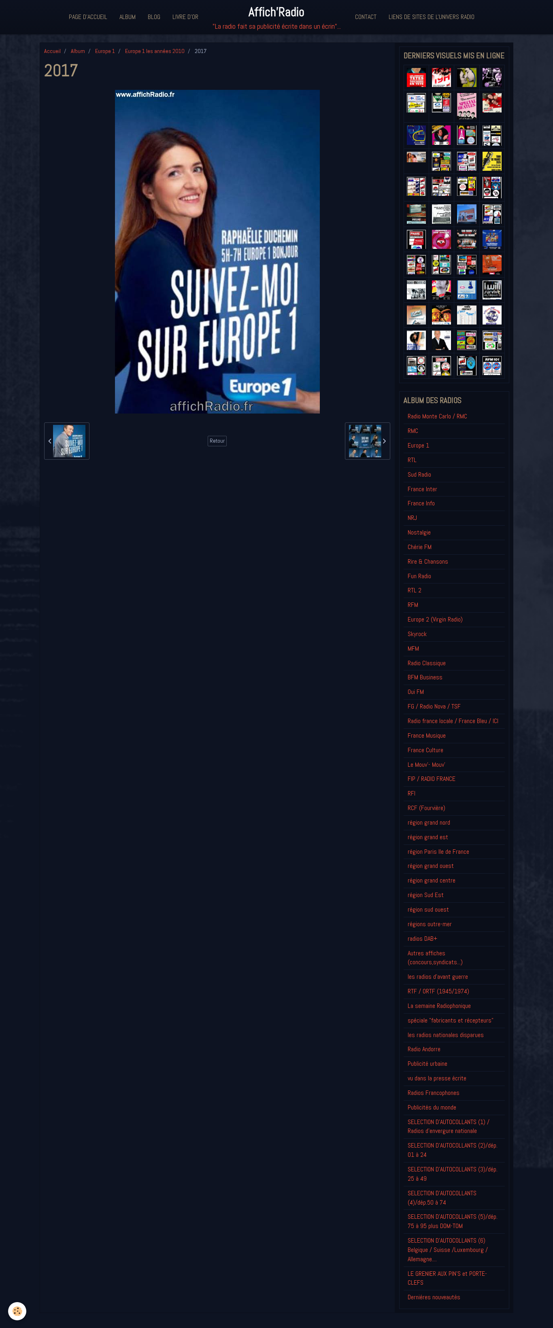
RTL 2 (414, 590)
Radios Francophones (433, 1092)
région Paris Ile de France (438, 851)
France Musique (427, 735)
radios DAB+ (422, 938)
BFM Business (425, 677)
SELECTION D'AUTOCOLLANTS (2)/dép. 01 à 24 (453, 1150)
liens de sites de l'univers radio (431, 17)
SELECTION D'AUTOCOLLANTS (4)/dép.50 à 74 (442, 1198)
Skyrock (417, 634)
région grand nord (429, 822)
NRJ (412, 517)
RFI (411, 793)
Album (127, 17)
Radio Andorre (424, 1049)
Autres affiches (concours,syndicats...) (435, 958)
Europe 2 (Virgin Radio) (435, 619)
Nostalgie (419, 532)
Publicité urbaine (427, 1063)
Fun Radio (419, 576)
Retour (217, 440)
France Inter (422, 489)
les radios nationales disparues (446, 1035)
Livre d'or (185, 17)
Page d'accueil (88, 17)
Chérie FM (420, 547)
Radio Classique (427, 663)
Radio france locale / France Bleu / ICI (453, 721)
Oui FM (416, 691)
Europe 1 (105, 51)
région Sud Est (426, 895)
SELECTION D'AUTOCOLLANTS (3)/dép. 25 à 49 (453, 1174)
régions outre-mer (430, 924)
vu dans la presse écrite (437, 1078)
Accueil (52, 51)
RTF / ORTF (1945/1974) (438, 991)
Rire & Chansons (428, 561)
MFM (413, 648)
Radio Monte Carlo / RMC (437, 416)
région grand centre (431, 880)
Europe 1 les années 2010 (155, 51)
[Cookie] (17, 1311)
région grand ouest (431, 865)
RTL (412, 460)
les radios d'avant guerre (438, 976)
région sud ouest (428, 909)
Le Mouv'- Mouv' (426, 764)
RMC (413, 430)
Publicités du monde (432, 1107)
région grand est (428, 837)
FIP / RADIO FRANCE (431, 778)
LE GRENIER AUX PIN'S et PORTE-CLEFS (447, 1278)
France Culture (425, 750)
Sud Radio (419, 474)
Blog (154, 17)
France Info (421, 503)
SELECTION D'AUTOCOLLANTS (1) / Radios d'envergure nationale (448, 1126)
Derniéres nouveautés (434, 1297)
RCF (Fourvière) (426, 808)
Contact (365, 17)
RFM (413, 604)
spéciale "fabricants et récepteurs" (450, 1020)
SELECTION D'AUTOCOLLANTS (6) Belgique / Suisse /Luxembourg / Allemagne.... (448, 1249)
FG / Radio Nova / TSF (434, 706)
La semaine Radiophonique (439, 1005)
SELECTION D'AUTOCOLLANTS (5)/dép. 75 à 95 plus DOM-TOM (453, 1221)
